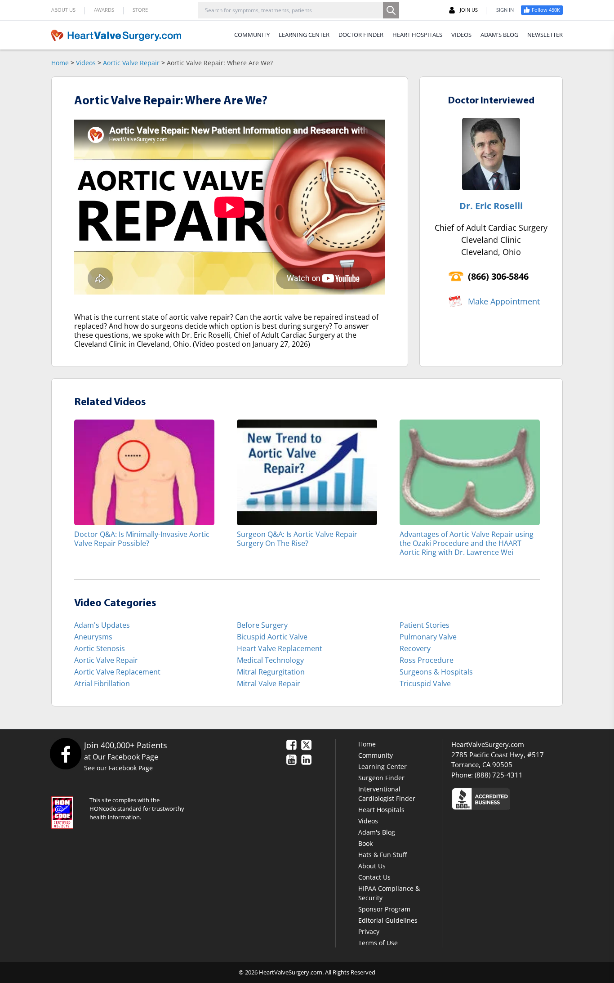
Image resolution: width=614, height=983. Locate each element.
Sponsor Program (384, 909)
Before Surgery (262, 625)
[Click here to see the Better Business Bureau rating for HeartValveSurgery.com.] (529, 798)
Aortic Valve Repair (131, 62)
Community (375, 755)
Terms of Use (378, 942)
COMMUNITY (252, 35)
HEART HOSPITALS (417, 35)
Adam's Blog (376, 832)
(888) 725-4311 (499, 774)
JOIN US (469, 9)
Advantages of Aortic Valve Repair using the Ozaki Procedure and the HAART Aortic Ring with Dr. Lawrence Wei (467, 543)
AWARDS (104, 9)
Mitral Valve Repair (268, 683)
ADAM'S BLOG (499, 35)
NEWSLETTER (545, 35)
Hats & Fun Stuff (382, 854)
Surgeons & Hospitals (436, 671)
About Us (372, 866)
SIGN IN (505, 9)
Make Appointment (504, 301)
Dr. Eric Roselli (491, 206)
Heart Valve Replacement (279, 648)
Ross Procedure (427, 660)
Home (60, 62)
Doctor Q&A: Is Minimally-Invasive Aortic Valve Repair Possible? (141, 538)
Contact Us (374, 877)
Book (365, 843)
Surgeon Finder (381, 777)
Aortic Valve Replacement (117, 671)
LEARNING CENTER (304, 35)
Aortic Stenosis (99, 648)
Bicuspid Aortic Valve (272, 636)
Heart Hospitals (381, 809)
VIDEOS (461, 35)
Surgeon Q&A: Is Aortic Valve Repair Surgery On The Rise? (297, 538)
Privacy (368, 931)
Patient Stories (424, 625)
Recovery (415, 648)
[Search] (391, 10)
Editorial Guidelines (388, 920)
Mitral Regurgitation (271, 671)
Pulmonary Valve (428, 636)
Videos (86, 62)
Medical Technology (270, 660)
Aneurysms (93, 636)
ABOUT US (63, 9)
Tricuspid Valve (425, 683)
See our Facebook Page (118, 768)
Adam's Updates (102, 625)
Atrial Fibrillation (102, 683)
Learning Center (382, 766)
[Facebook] (65, 753)
